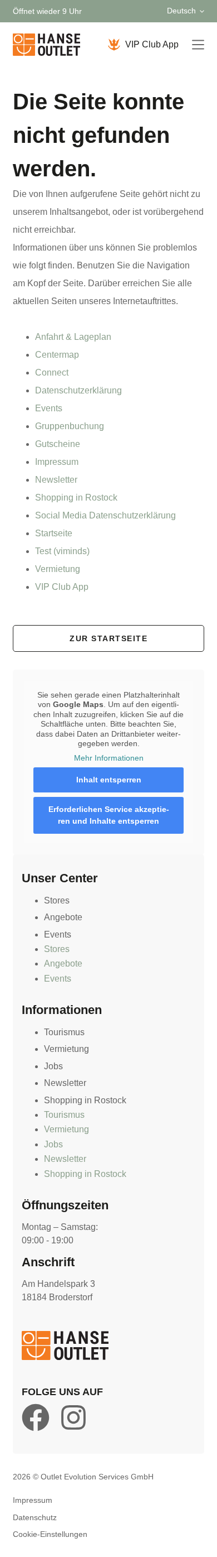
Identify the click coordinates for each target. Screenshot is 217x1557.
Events (48, 408)
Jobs (53, 1066)
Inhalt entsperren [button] (108, 779)
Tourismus (64, 1032)
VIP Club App (152, 44)
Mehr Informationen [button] (109, 757)
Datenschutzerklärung (78, 390)
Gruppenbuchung (69, 426)
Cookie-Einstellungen (50, 1534)
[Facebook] (36, 1417)
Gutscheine (57, 444)
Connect (51, 372)
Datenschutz (35, 1517)
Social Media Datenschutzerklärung (105, 515)
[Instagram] (73, 1417)
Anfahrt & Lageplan (73, 337)
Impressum (56, 462)
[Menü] (198, 45)
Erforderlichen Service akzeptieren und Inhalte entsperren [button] (108, 815)
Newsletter (56, 479)
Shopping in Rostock (76, 497)
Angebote (63, 917)
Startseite (53, 533)
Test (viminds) (62, 551)
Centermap (57, 354)
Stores (57, 900)
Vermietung (57, 569)
